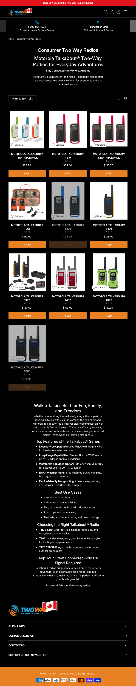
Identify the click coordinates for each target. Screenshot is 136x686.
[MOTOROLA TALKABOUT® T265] (27, 201)
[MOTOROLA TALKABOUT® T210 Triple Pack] (109, 129)
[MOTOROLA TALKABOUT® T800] (27, 343)
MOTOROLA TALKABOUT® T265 (27, 226)
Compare (19, 145)
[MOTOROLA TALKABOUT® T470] (109, 201)
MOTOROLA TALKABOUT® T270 (68, 226)
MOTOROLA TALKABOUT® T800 (27, 369)
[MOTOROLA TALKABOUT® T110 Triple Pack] (27, 129)
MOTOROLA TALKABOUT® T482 (68, 298)
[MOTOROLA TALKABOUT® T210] (68, 129)
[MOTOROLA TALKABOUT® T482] (68, 272)
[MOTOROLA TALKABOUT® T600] (109, 272)
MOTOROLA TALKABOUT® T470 (109, 226)
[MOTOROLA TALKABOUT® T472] (27, 272)
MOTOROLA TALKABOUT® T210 (68, 155)
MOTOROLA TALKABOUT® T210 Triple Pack (109, 155)
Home (11, 39)
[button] (118, 12)
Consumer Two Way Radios (29, 39)
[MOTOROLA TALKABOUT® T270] (68, 201)
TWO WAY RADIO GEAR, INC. (60, 674)
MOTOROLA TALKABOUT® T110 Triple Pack (27, 155)
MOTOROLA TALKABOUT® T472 (27, 298)
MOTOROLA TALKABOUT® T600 (109, 298)
